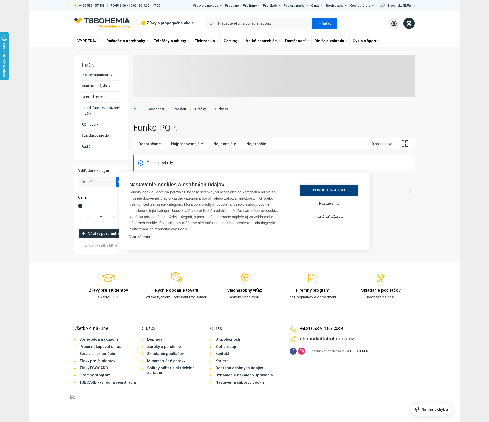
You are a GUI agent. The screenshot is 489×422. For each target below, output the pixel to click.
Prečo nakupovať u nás (100, 346)
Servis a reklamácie (97, 353)
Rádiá (86, 146)
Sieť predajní (226, 346)
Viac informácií (140, 237)
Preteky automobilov (97, 75)
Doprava (154, 339)
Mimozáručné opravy (166, 361)
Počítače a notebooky (125, 41)
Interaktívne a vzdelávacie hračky (101, 110)
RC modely (90, 124)
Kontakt (222, 353)
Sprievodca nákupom (98, 339)
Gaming (230, 41)
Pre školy (270, 5)
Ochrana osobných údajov (239, 368)
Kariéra (222, 361)
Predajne (232, 5)
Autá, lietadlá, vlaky (96, 86)
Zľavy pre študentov (97, 361)
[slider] (80, 206)
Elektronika (205, 41)
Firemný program (94, 375)
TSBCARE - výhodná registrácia (107, 382)
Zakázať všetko (329, 217)
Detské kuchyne (93, 97)
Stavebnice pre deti (96, 135)
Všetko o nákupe (205, 5)
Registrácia (334, 5)
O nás (315, 5)
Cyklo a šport (364, 41)
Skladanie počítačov (165, 353)
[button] (397, 5)
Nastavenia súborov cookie (240, 382)
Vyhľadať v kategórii (95, 171)
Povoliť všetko (329, 190)
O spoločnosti (227, 339)
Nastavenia (329, 203)
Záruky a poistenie (164, 346)
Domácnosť (295, 41)
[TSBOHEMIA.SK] (102, 23)
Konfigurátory (360, 5)
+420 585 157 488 (92, 5)
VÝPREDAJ (87, 41)
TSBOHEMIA (359, 351)
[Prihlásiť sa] (394, 23)
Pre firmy (250, 5)
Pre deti (180, 109)
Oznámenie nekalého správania (244, 375)
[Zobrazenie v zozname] (406, 143)
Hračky (200, 109)
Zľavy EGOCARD (93, 368)
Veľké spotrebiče (261, 41)
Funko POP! (224, 109)
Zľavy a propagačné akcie (170, 23)
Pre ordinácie (294, 5)
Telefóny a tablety (170, 41)
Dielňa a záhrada (329, 41)
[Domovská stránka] (135, 110)
